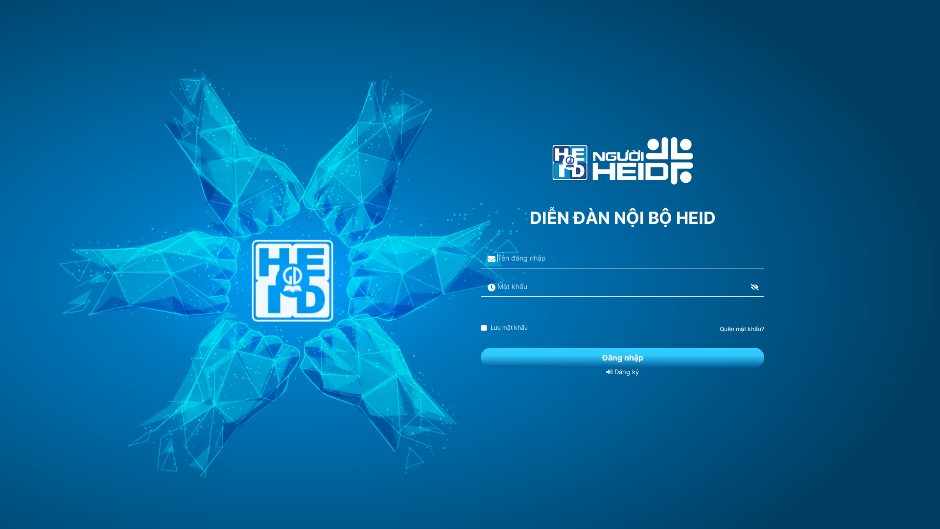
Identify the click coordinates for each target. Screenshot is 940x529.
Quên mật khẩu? (742, 329)
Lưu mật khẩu (509, 328)
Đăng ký (625, 372)
